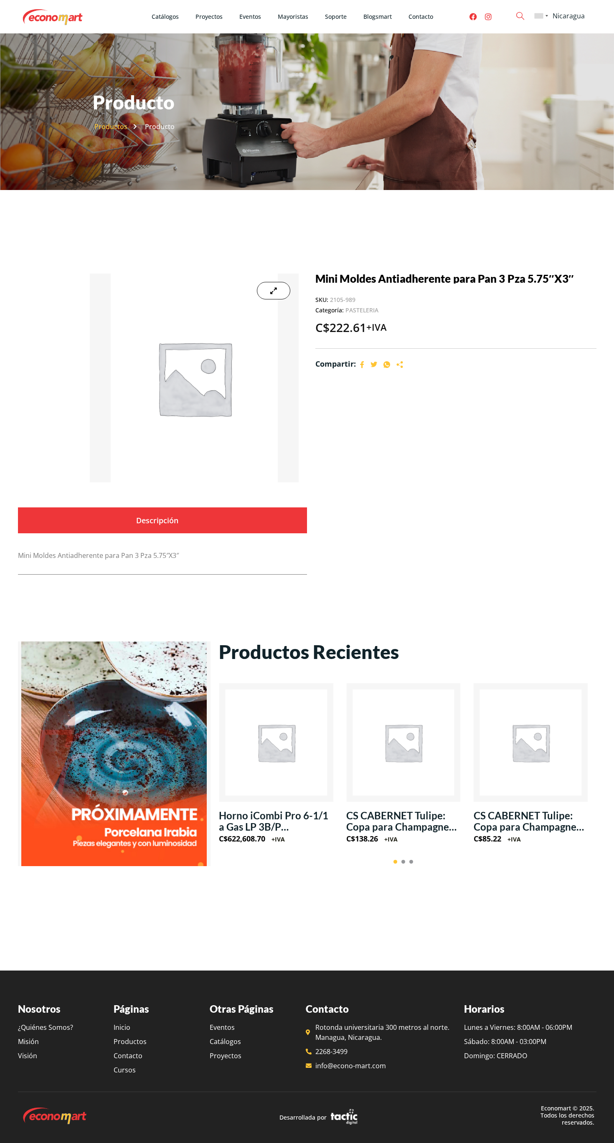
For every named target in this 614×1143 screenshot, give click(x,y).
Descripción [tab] (157, 520)
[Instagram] (488, 16)
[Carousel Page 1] (395, 862)
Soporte (336, 16)
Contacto (420, 16)
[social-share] (362, 364)
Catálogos (165, 16)
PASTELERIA (361, 310)
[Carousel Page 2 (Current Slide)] (403, 862)
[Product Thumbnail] (273, 290)
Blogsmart (377, 16)
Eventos (250, 16)
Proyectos (209, 16)
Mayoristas (293, 16)
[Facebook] (473, 16)
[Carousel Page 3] (411, 862)
